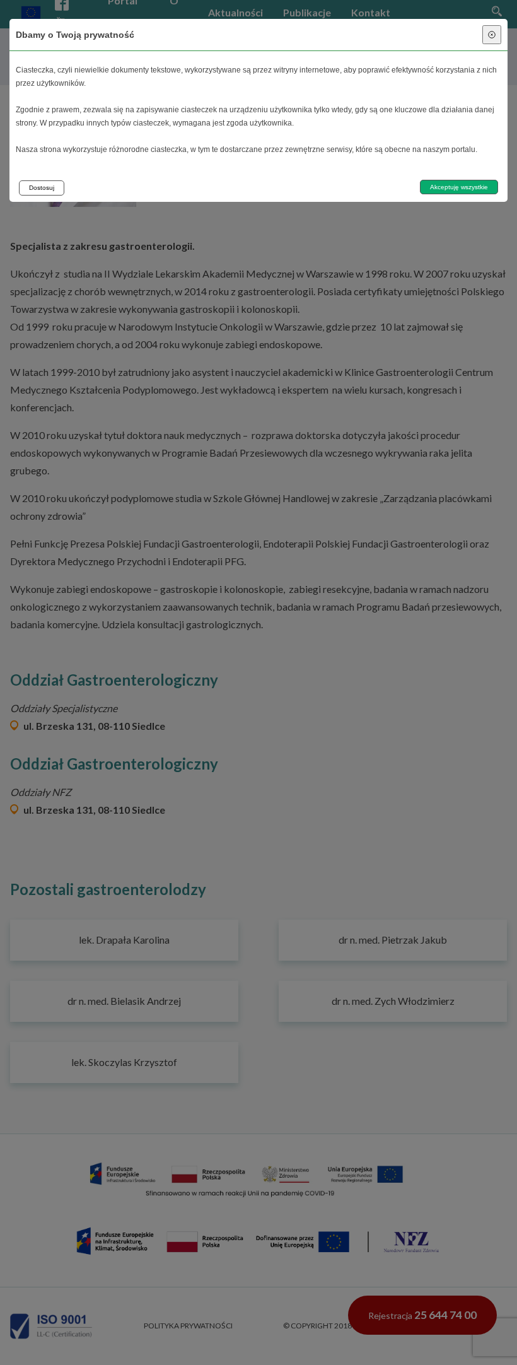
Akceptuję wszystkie (459, 187)
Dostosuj (41, 187)
